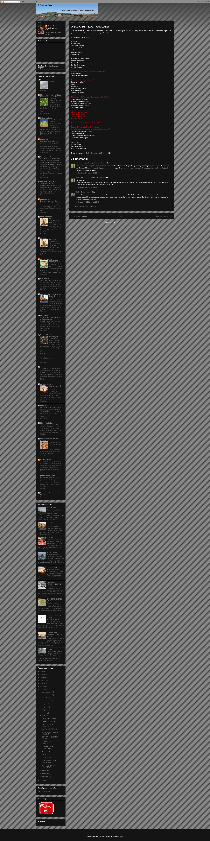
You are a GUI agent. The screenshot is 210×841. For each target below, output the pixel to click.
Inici (121, 216)
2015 (42, 671)
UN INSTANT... (54, 240)
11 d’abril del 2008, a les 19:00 (86, 173)
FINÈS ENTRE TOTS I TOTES (50, 294)
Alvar (85, 33)
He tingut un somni (46, 407)
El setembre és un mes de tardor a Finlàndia (54, 298)
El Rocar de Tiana (46, 384)
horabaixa (44, 139)
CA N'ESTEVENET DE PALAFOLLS (54, 600)
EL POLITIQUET (46, 259)
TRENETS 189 (45, 280)
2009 (42, 686)
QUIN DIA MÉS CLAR (49, 757)
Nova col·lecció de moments (50, 335)
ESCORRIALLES (46, 217)
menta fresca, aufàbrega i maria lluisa (90, 163)
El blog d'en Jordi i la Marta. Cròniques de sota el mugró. (50, 96)
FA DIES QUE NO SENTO (48, 725)
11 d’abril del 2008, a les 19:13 (86, 187)
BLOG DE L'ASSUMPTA (48, 182)
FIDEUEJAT (51, 537)
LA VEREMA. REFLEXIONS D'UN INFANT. (54, 584)
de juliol (45, 707)
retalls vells (44, 279)
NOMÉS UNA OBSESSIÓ (46, 742)
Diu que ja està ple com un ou (50, 477)
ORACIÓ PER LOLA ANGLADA (49, 761)
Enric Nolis (44, 405)
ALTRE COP (46, 751)
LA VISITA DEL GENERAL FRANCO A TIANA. (54, 634)
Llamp (43, 360)
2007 (42, 780)
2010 (42, 683)
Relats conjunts (46, 118)
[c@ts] (46, 814)
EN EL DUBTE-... (54, 261)
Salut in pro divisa (44, 791)
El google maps (45, 201)
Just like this (44, 368)
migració (51, 81)
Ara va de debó (46, 199)
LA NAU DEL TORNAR (49, 729)
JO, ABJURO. (51, 508)
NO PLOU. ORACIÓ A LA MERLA (49, 766)
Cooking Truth (45, 460)
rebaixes (43, 238)
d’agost (45, 704)
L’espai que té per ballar (48, 141)
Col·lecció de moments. (49, 475)
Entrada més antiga (164, 216)
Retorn (49, 649)
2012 (42, 677)
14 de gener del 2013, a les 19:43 (87, 202)
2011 (42, 680)
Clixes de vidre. (54, 386)
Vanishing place (46, 358)
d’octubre (45, 698)
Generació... (44, 80)
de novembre (47, 695)
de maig (45, 713)
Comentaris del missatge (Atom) (127, 222)
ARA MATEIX (45, 315)
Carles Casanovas (82, 192)
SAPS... (44, 754)
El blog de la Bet (46, 423)
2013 (42, 674)
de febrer (45, 774)
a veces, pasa (45, 367)
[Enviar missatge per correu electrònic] (109, 153)
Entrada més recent (79, 216)
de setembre (46, 701)
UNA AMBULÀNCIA (48, 721)
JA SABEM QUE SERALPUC (47, 747)
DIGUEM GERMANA (49, 718)
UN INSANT (53, 218)
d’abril (44, 716)
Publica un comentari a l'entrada (85, 206)
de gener (45, 777)
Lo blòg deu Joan (46, 157)
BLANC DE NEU (52, 552)
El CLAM (50, 523)
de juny (45, 710)
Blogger (119, 837)
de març (45, 771)
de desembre (47, 692)
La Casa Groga (54, 120)
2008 (42, 689)
